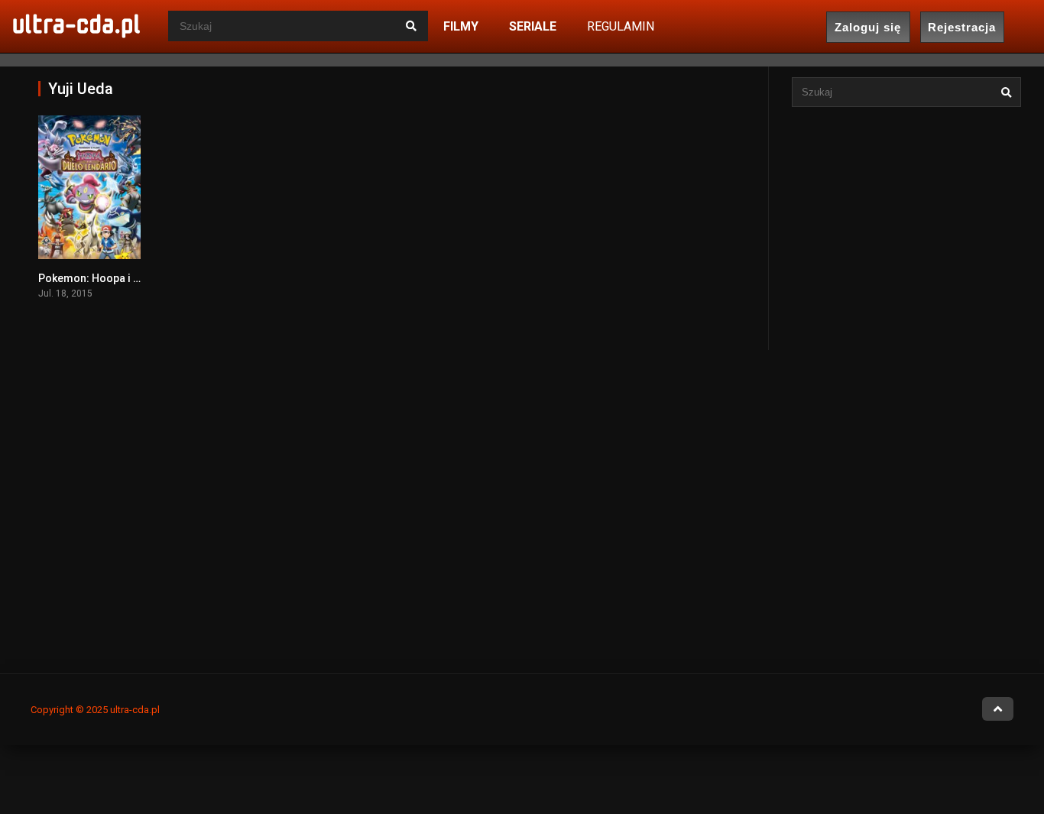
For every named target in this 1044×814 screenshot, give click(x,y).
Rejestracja (962, 27)
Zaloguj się (868, 27)
